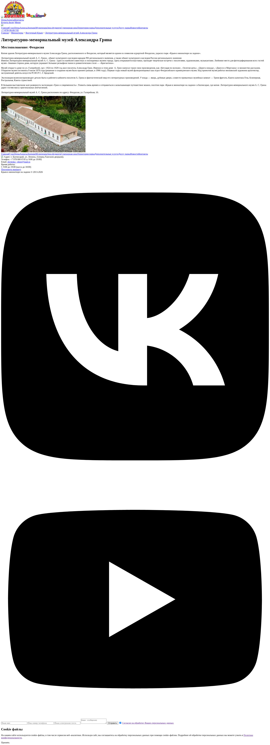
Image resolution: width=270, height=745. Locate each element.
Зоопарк (31, 28)
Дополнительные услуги (106, 28)
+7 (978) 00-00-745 (10, 30)
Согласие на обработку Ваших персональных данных (148, 723)
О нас (11, 28)
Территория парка (86, 28)
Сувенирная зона (69, 28)
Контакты (19, 20)
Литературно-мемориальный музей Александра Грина (71, 33)
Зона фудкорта (54, 28)
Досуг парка (124, 28)
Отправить (112, 723)
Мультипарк (41, 28)
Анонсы (10, 20)
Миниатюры (17, 33)
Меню (18, 22)
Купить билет (7, 22)
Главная (5, 28)
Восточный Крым (34, 33)
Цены (4, 20)
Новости (134, 28)
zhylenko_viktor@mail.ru (18, 162)
